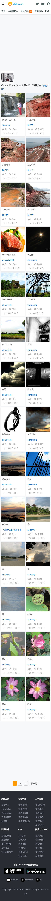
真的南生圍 (7, 299)
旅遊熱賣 (5, 839)
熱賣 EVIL (22, 855)
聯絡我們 (39, 839)
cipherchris (32, 260)
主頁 (3, 11)
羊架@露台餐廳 (8, 254)
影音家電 (39, 821)
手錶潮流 (39, 825)
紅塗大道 (31, 119)
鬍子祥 (30, 125)
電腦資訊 (39, 817)
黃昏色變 (31, 434)
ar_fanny (31, 529)
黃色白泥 (6, 479)
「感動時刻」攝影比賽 (11, 529)
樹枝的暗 (31, 299)
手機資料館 (23, 813)
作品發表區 (6, 817)
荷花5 (4, 659)
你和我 (30, 389)
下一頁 (34, 783)
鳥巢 (29, 479)
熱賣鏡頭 (22, 847)
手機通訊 (39, 813)
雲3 (3, 569)
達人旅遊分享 (7, 851)
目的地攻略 (6, 843)
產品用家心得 (24, 821)
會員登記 (39, 847)
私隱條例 (39, 855)
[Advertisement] (25, 42)
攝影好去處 (6, 835)
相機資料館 (23, 804)
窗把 (29, 344)
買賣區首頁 (40, 804)
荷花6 (29, 614)
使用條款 (39, 851)
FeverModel (6, 813)
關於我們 (39, 835)
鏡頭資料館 (23, 809)
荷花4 (29, 659)
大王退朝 (6, 209)
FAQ (47, 11)
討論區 (4, 821)
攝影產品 (39, 809)
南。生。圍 (7, 344)
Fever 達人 (6, 809)
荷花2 (29, 704)
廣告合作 (39, 843)
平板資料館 (23, 817)
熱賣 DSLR (23, 851)
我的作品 (26, 11)
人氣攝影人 (13, 11)
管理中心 (39, 11)
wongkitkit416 (8, 260)
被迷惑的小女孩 (9, 119)
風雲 (4, 389)
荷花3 (4, 704)
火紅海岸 (31, 209)
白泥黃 (5, 524)
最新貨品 (22, 839)
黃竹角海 (6, 164)
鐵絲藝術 (6, 434)
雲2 (28, 569)
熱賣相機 (22, 843)
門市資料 (22, 835)
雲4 (28, 524)
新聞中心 (5, 804)
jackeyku (6, 125)
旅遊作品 (5, 847)
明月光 (30, 254)
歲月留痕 (31, 164)
